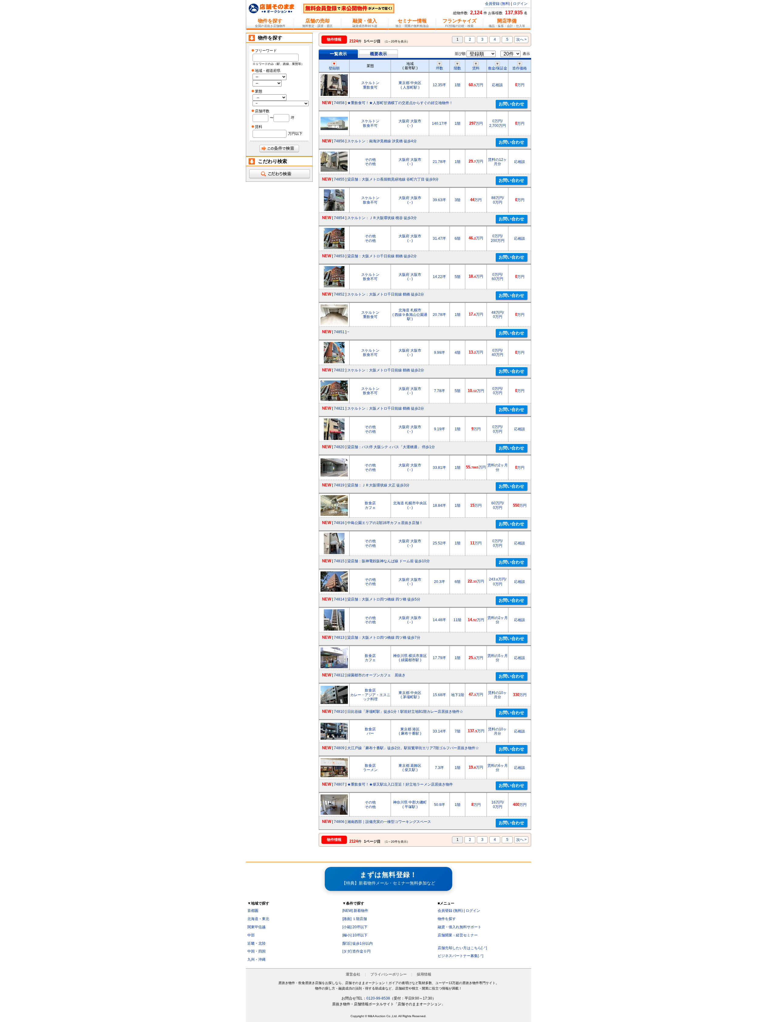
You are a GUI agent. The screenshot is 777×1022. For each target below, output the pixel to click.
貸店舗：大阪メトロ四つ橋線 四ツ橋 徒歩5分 (383, 599)
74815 (339, 561)
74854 (339, 218)
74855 (339, 179)
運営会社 (353, 974)
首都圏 (252, 911)
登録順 (334, 68)
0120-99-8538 (378, 998)
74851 (339, 332)
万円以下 (295, 133)
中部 (251, 935)
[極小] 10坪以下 (355, 935)
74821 (339, 408)
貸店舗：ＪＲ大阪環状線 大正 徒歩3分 (378, 485)
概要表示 (378, 53)
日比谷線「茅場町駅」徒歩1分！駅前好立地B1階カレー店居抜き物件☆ (405, 711)
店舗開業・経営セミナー (458, 935)
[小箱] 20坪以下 (355, 927)
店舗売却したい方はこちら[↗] (462, 948)
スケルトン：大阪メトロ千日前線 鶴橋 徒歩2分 (385, 294)
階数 (457, 68)
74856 (339, 141)
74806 (339, 822)
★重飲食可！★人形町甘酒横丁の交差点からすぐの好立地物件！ (400, 103)
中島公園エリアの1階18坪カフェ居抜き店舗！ (385, 523)
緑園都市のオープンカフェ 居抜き (376, 675)
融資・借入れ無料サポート (459, 927)
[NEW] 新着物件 (355, 911)
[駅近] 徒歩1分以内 (357, 943)
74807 (339, 784)
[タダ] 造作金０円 (356, 951)
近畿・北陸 (256, 943)
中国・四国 (256, 951)
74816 (339, 523)
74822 (339, 370)
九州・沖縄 (256, 959)
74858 (339, 103)
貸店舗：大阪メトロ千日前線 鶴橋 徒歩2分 (382, 256)
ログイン (520, 4)
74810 (339, 711)
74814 (339, 599)
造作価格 (519, 68)
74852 (339, 294)
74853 (339, 256)
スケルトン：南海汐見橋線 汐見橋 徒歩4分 (382, 141)
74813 (339, 637)
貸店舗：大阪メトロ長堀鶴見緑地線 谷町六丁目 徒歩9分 (393, 179)
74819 (339, 485)
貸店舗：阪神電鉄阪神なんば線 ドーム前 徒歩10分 (388, 561)
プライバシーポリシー (388, 974)
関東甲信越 (256, 927)
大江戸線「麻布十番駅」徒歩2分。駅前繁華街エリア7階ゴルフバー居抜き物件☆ (413, 748)
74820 (339, 447)
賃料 (476, 68)
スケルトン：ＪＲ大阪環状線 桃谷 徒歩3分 (382, 218)
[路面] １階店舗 (354, 919)
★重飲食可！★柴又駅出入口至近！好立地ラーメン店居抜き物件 (400, 784)
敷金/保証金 (497, 68)
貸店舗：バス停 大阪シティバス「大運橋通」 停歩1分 (391, 447)
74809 (339, 748)
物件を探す (447, 919)
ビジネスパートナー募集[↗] (460, 956)
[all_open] (279, 173)
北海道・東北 (258, 919)
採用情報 (424, 974)
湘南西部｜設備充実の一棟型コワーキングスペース (389, 822)
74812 (339, 675)
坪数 (439, 68)
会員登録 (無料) (497, 4)
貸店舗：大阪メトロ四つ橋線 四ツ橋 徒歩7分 (383, 637)
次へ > (521, 39)
